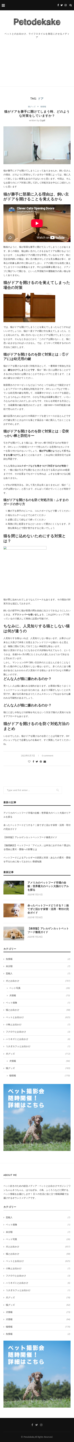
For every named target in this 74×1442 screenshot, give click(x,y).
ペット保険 (38, 1002)
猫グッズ (32, 106)
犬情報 (39, 995)
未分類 (38, 966)
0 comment (47, 755)
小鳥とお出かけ (38, 1024)
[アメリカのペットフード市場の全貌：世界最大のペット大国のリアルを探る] (13, 887)
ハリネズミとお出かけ (38, 1039)
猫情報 (43, 106)
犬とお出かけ (38, 980)
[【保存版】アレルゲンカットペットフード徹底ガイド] (13, 933)
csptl (42, 120)
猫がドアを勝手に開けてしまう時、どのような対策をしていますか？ (37, 114)
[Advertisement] (37, 66)
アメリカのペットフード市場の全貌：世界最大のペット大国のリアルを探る (48, 886)
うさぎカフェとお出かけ (38, 1046)
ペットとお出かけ (38, 1017)
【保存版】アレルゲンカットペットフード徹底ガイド (30, 837)
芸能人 (38, 973)
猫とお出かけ (38, 1009)
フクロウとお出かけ (38, 1031)
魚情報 (38, 958)
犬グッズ (38, 1053)
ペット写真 (39, 988)
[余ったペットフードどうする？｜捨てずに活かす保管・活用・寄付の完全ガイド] (13, 910)
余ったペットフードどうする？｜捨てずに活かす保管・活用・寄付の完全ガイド (48, 909)
